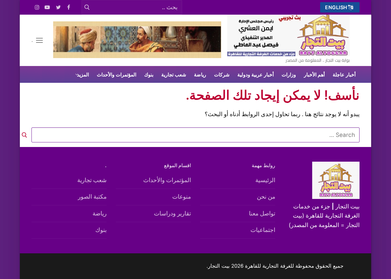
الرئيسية (265, 180)
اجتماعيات (262, 229)
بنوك (101, 229)
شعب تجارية (92, 180)
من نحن (266, 196)
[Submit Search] (87, 7)
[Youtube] (47, 7)
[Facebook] (69, 7)
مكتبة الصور (92, 196)
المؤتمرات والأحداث (167, 180)
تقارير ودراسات (172, 213)
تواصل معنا (262, 213)
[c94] (137, 56)
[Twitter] (58, 7)
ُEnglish (337, 7)
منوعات (181, 196)
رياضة (100, 213)
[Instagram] (37, 7)
